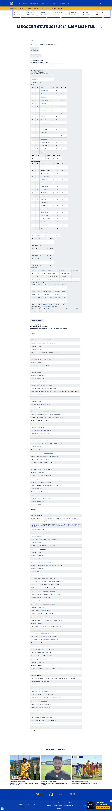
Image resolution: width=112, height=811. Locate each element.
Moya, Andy (43, 113)
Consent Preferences (57, 802)
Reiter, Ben (43, 119)
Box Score (34, 49)
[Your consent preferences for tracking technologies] (2, 808)
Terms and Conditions (69, 802)
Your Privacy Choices (57, 805)
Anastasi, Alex (44, 148)
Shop (54, 3)
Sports (18, 3)
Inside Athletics (34, 3)
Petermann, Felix (44, 90)
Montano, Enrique (45, 142)
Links (20, 17)
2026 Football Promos (64, 3)
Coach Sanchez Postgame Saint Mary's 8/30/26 (54, 784)
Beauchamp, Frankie (45, 123)
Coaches (29, 8)
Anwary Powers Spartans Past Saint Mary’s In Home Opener (24, 784)
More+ (59, 8)
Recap (31, 40)
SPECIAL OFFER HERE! (103, 808)
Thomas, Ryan (44, 129)
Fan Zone (25, 3)
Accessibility (59, 808)
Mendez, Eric (43, 132)
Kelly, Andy (43, 97)
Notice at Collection (68, 805)
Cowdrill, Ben (43, 106)
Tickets (48, 3)
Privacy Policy (48, 802)
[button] (12, 14)
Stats (42, 8)
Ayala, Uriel (43, 116)
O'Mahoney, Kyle (44, 100)
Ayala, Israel (43, 110)
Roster (22, 8)
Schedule (36, 8)
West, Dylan (43, 93)
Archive (54, 8)
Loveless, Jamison (45, 135)
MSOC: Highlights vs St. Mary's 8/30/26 (84, 783)
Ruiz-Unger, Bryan (45, 145)
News (47, 8)
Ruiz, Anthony (44, 139)
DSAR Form (48, 805)
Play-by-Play (35, 50)
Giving (42, 3)
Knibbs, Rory (43, 103)
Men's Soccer (13, 781)
